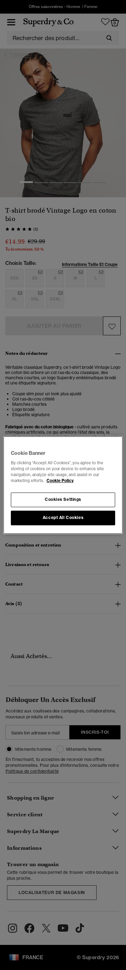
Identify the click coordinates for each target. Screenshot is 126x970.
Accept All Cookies (63, 517)
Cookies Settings (63, 499)
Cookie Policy (60, 480)
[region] (63, 485)
